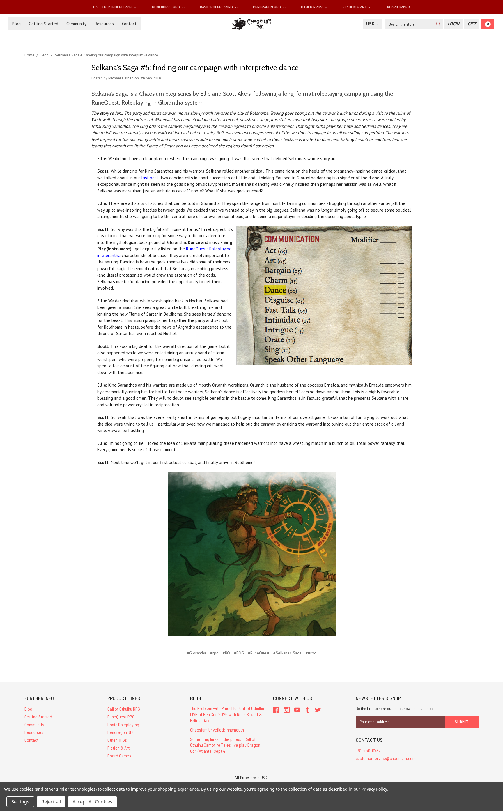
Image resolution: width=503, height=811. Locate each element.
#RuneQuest (258, 653)
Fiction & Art (355, 6)
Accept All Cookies (92, 801)
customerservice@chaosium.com (386, 758)
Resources (104, 23)
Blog (16, 23)
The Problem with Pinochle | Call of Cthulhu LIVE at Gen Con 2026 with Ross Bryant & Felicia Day (227, 714)
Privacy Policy (374, 789)
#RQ (226, 653)
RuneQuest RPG (166, 6)
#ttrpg (311, 653)
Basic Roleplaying (217, 6)
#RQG (239, 653)
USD (371, 23)
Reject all (51, 801)
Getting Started (43, 23)
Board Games (398, 6)
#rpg (214, 653)
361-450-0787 (368, 750)
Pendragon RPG (267, 6)
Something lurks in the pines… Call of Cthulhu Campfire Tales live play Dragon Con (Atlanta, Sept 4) (225, 745)
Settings (20, 801)
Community (76, 23)
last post (149, 177)
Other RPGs (312, 6)
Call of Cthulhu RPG (112, 6)
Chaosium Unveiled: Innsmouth (217, 729)
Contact (129, 23)
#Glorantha (196, 653)
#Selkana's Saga (287, 653)
